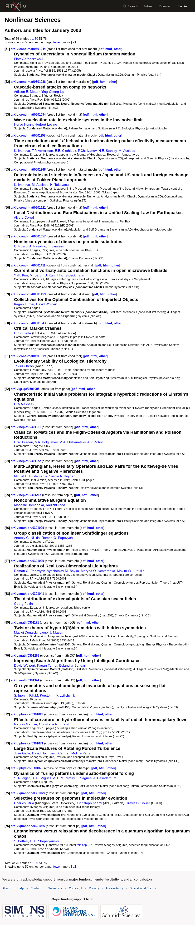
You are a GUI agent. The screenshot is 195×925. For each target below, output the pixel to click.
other (118, 49)
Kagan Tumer (24, 304)
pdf (101, 49)
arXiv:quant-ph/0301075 (28, 793)
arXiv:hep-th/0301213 (26, 495)
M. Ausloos (127, 151)
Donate (164, 6)
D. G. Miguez (41, 778)
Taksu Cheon (24, 366)
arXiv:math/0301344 (25, 680)
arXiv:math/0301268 (25, 655)
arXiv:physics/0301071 (27, 743)
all (74, 42)
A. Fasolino (37, 246)
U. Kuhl (49, 275)
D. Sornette (22, 333)
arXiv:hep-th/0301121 (26, 427)
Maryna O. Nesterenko (98, 571)
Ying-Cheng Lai (52, 91)
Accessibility (114, 888)
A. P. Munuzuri (64, 778)
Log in (182, 6)
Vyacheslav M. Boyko (63, 571)
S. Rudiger (22, 778)
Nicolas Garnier (25, 724)
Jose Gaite (22, 753)
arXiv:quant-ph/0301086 (28, 826)
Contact (36, 888)
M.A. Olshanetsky (72, 442)
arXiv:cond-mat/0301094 (29, 114)
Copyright (75, 888)
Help (20, 888)
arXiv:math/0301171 (25, 622)
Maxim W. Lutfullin (130, 571)
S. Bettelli (21, 841)
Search (133, 6)
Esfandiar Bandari (72, 665)
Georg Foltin (23, 603)
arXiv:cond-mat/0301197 (28, 135)
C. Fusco (21, 246)
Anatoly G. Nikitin (27, 538)
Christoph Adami (89, 803)
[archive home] (16, 6)
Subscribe (55, 888)
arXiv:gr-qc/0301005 (25, 389)
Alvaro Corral (24, 217)
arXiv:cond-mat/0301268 (29, 169)
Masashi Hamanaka (29, 505)
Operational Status (143, 888)
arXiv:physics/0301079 (27, 768)
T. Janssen (56, 246)
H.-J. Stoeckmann (70, 275)
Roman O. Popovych (57, 538)
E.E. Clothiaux (65, 151)
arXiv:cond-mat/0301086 (29, 82)
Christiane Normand (54, 724)
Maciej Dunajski (26, 632)
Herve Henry (23, 124)
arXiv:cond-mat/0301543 (29, 323)
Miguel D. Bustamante (30, 476)
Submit (148, 6)
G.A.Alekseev (24, 404)
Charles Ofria (24, 803)
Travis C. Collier (138, 803)
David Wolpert (46, 304)
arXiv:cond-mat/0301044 (29, 49)
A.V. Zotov (95, 442)
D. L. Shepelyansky (44, 841)
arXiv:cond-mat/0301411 (28, 265)
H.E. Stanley (107, 151)
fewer (57, 42)
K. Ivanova (22, 151)
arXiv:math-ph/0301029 (28, 561)
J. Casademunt (104, 778)
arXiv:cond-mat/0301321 (29, 207)
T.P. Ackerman (42, 151)
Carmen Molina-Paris (74, 753)
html (108, 49)
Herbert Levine (46, 124)
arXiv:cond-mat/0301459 (29, 294)
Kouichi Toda (55, 505)
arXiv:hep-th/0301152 (26, 461)
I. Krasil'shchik (64, 695)
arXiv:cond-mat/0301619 (29, 356)
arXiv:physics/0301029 (27, 714)
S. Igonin (20, 695)
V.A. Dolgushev (46, 442)
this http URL (85, 844)
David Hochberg (44, 753)
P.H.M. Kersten (40, 695)
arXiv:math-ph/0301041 (28, 593)
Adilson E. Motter (26, 91)
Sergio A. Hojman (62, 476)
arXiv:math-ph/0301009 (28, 528)
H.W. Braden (23, 442)
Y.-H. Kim (21, 275)
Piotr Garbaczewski (28, 59)
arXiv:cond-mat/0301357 (29, 236)
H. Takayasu (59, 185)
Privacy (94, 888)
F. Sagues (84, 778)
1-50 (35, 38)
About (6, 888)
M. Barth (36, 275)
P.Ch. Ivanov (87, 151)
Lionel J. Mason (51, 632)
